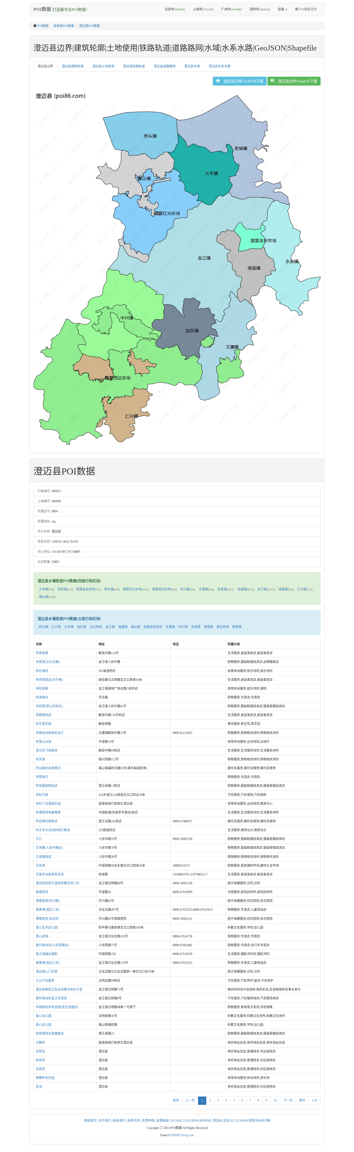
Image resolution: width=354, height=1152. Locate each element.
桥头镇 (43, 627)
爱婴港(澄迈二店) (48, 909)
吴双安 (40, 1069)
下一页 (288, 1100)
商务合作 (134, 1120)
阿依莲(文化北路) (48, 662)
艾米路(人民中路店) (49, 848)
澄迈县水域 (192, 66)
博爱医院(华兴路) (48, 901)
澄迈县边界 (45, 66)
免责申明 (148, 1120)
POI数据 (42, 26)
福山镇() (47, 597)
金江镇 (110, 627)
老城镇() (245, 589)
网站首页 (90, 1120)
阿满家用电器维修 (48, 812)
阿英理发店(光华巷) (49, 680)
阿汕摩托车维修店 (48, 768)
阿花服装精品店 (47, 786)
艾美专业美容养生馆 (50, 874)
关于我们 (104, 1120)
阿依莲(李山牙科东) (49, 706)
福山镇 (135, 627)
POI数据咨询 (307, 9)
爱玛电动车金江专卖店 (51, 998)
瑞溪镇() (286, 589)
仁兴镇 (56, 627)
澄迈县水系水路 (219, 66)
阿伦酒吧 (42, 671)
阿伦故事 (42, 688)
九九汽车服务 (45, 981)
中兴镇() (187, 589)
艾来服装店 (43, 857)
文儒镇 (170, 627)
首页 (176, 1100)
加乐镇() (65, 589)
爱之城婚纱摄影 (47, 954)
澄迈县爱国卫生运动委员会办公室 (59, 989)
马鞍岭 (40, 1042)
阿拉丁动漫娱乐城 (48, 803)
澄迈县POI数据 (89, 26)
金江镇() (266, 589)
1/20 (314, 1100)
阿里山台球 (43, 742)
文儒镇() (206, 589)
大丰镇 (69, 627)
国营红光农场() (136, 589)
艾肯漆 (40, 865)
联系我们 (119, 1120)
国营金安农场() (88, 589)
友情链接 (163, 1120)
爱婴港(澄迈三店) (48, 963)
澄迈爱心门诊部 (47, 971)
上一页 (190, 1100)
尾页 (302, 1100)
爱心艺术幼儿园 (47, 927)
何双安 (40, 1051)
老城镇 (208, 627)
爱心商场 (42, 936)
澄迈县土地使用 (103, 66)
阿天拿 (40, 759)
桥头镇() (111, 589)
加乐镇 (81, 627)
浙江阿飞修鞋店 (47, 750)
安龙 (39, 1087)
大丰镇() (46, 589)
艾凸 (39, 839)
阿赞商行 (42, 777)
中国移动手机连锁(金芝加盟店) (57, 1007)
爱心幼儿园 (43, 1016)
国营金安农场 (153, 627)
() (175, 9)
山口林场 (96, 627)
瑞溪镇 (123, 627)
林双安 (40, 1060)
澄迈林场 (222, 627)
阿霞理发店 (43, 715)
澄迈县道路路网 (164, 66)
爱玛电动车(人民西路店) (52, 945)
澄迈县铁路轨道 (134, 66)
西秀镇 (237, 627)
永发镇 (195, 627)
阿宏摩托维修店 (47, 821)
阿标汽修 (42, 795)
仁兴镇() (305, 589)
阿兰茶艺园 (43, 724)
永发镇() (225, 589)
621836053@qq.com (181, 1135)
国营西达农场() (164, 589)
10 (275, 1100)
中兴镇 (183, 627)
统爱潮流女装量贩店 (50, 1033)
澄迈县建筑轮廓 (73, 66)
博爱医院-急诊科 (47, 919)
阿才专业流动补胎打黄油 (53, 830)
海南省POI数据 (63, 26)
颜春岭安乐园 (45, 1078)
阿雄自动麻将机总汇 (50, 733)
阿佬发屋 (42, 653)
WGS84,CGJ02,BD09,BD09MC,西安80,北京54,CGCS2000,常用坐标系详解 (220, 1120)
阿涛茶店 (42, 697)
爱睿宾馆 (42, 892)
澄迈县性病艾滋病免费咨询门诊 (57, 883)
